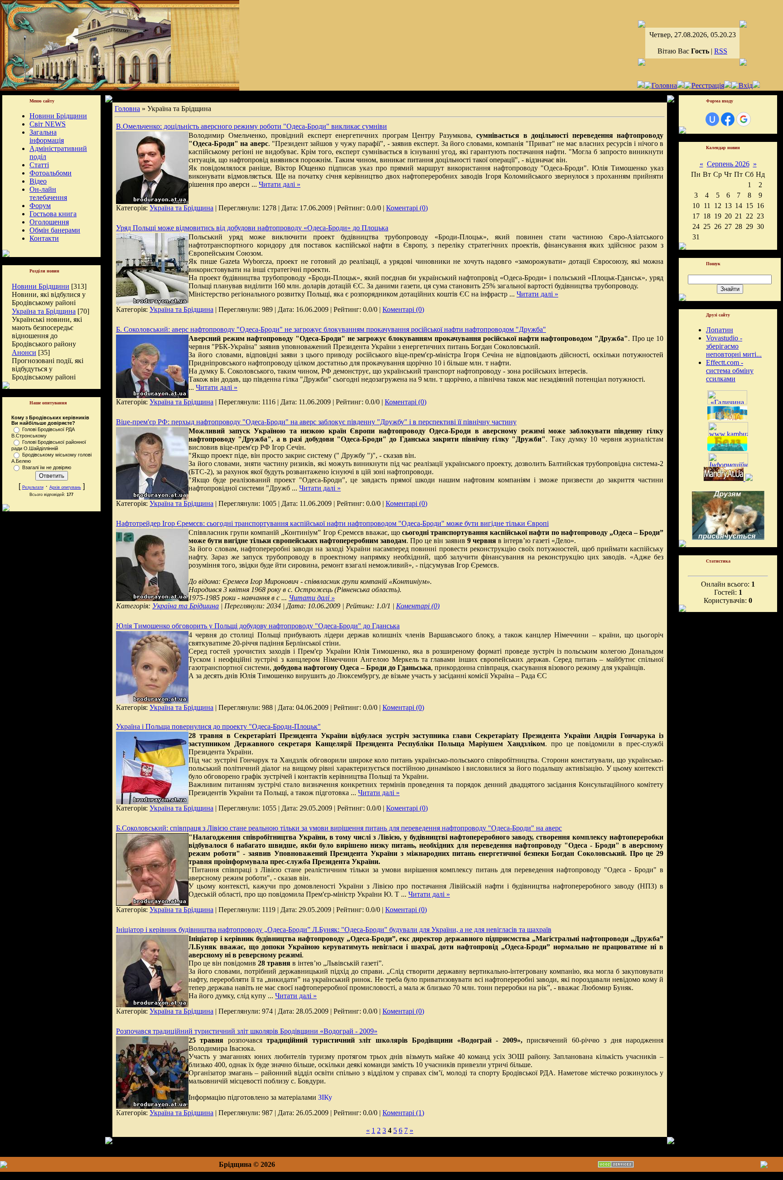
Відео (38, 181)
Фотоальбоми (50, 173)
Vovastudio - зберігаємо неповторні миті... (734, 346)
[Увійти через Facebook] (728, 119)
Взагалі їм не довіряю (46, 467)
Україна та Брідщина (44, 311)
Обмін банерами (54, 230)
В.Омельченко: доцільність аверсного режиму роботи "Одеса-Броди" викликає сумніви (251, 126)
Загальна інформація (46, 136)
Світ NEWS (47, 124)
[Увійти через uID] (712, 119)
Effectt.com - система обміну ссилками (730, 371)
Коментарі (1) (403, 1113)
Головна (127, 108)
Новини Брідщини (58, 116)
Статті (39, 165)
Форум (40, 205)
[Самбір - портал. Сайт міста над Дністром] (748, 478)
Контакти (44, 238)
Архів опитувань (65, 487)
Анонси (24, 352)
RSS (720, 51)
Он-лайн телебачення (48, 193)
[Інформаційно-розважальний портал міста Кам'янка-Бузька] (728, 433)
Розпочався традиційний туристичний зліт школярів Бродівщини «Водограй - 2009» (246, 1031)
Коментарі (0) (407, 208)
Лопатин (719, 330)
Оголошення (49, 222)
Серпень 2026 (728, 164)
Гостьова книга (53, 214)
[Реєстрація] (704, 85)
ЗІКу (325, 1097)
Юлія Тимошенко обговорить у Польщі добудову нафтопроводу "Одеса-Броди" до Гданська (258, 626)
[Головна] (660, 85)
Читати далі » (279, 184)
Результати (33, 487)
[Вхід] (742, 85)
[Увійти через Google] (743, 119)
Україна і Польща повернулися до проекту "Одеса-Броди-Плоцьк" (218, 726)
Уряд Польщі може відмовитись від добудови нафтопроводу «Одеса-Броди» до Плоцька (252, 228)
